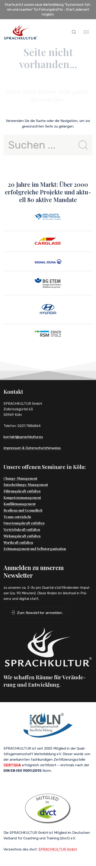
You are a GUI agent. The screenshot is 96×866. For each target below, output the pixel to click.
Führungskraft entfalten (22, 491)
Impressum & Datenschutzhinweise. (32, 448)
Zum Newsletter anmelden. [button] (40, 613)
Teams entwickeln (17, 517)
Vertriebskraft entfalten (21, 529)
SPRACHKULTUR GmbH (57, 849)
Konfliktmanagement (19, 504)
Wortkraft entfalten (18, 542)
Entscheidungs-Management (25, 485)
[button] (74, 32)
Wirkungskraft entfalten (22, 536)
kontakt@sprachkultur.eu (23, 437)
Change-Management (20, 478)
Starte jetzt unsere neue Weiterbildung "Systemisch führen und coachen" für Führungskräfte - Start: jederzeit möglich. (48, 9)
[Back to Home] (20, 32)
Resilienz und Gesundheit (22, 510)
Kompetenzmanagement (22, 497)
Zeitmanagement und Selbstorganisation (34, 549)
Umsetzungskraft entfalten (24, 523)
